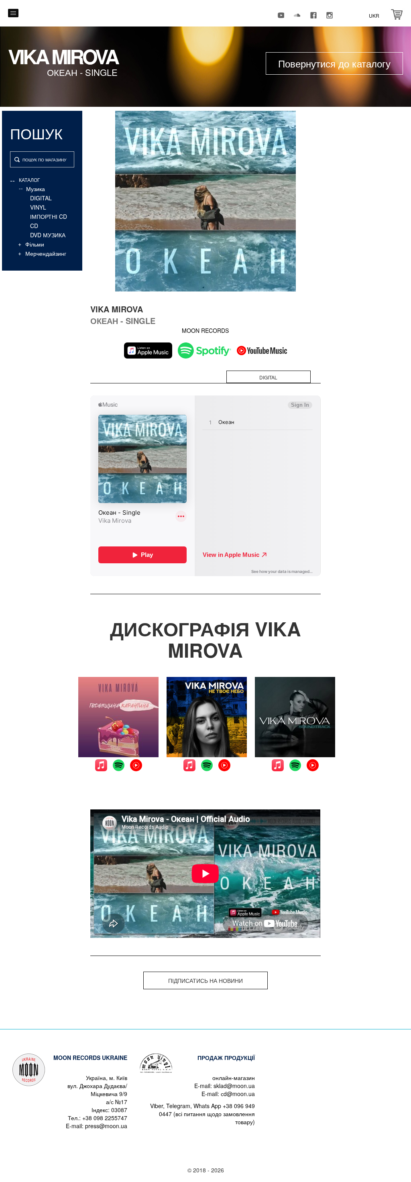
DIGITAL (41, 198)
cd (34, 226)
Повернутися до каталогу (334, 63)
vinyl (38, 207)
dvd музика (47, 235)
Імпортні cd (48, 216)
